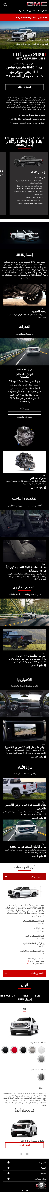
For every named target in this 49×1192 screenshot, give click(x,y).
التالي (5, 1134)
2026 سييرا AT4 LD (32, 1141)
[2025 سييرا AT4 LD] (24, 1127)
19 (7, 75)
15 (9, 118)
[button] (24, 876)
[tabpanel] (24, 1134)
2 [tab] (23, 1154)
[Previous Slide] (5, 71)
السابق (43, 1134)
